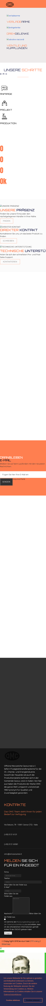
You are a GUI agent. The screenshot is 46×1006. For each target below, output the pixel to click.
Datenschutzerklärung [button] (12, 994)
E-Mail (7, 887)
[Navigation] (2, 4)
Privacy (35, 941)
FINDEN (6, 221)
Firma (6, 872)
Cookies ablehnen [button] (13, 1000)
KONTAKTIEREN (10, 262)
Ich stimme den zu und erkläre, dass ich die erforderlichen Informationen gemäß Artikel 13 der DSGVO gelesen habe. (22, 925)
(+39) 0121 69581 (11, 844)
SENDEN (6, 482)
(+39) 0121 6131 (10, 834)
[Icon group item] (6, 799)
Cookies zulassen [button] (33, 1000)
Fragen (8, 933)
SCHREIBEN (8, 241)
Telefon (7, 878)
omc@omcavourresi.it (13, 854)
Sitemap (6, 944)
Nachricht (8, 914)
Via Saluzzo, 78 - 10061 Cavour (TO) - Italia (21, 825)
